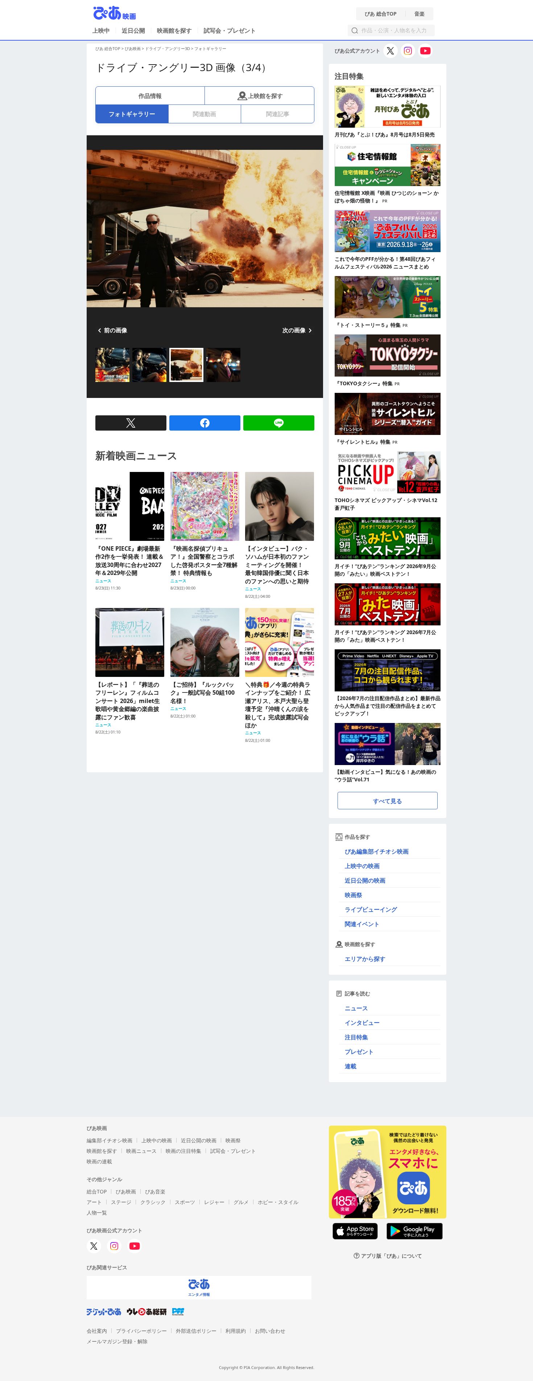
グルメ (241, 1202)
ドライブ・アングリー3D (167, 48)
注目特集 (356, 1037)
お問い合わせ (270, 1330)
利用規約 (236, 1330)
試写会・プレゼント (230, 30)
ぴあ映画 (133, 48)
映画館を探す (174, 30)
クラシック (153, 1202)
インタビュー (362, 1023)
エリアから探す (365, 959)
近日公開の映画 (365, 880)
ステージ (121, 1202)
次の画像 (294, 330)
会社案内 (97, 1330)
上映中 (101, 30)
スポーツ (185, 1202)
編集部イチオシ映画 (109, 1140)
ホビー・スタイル (278, 1202)
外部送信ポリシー (196, 1330)
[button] (98, 382)
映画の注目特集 (183, 1150)
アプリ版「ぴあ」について (391, 1256)
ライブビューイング (371, 909)
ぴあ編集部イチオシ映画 (377, 851)
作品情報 (150, 96)
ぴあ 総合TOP (381, 13)
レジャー (214, 1202)
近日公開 (133, 30)
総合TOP (97, 1191)
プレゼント (359, 1052)
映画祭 (353, 895)
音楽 (419, 13)
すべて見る (387, 801)
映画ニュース (141, 1150)
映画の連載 (99, 1161)
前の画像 (115, 330)
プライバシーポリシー (141, 1330)
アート (94, 1202)
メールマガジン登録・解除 (117, 1341)
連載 (350, 1066)
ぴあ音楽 (155, 1191)
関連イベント (362, 924)
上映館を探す (265, 96)
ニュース (356, 1008)
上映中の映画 (362, 866)
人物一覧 (97, 1212)
